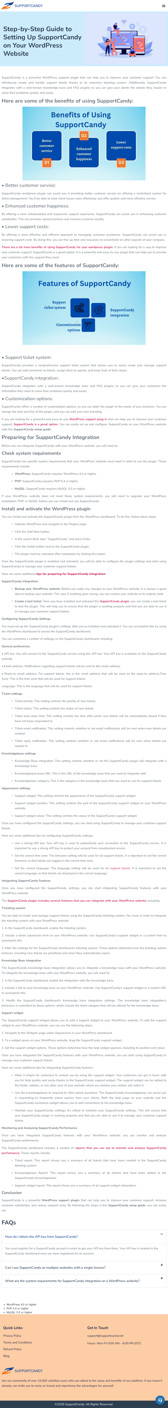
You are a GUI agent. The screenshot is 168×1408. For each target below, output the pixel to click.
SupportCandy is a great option (36, 424)
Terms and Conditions (17, 1342)
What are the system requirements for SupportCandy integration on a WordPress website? (72, 1281)
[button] (163, 6)
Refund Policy (12, 1349)
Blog (6, 1356)
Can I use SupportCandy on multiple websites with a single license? (55, 1267)
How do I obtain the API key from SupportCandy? (41, 1236)
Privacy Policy (12, 1336)
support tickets (120, 868)
